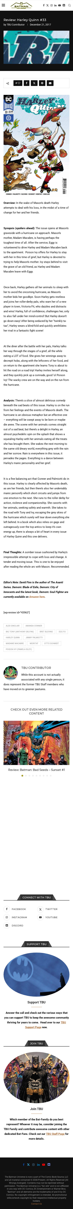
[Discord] (64, 5)
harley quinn (13, 637)
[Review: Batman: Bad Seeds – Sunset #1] (36, 743)
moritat (34, 643)
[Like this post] (19, 83)
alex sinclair (12, 626)
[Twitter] (47, 5)
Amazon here (37, 596)
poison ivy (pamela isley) (19, 649)
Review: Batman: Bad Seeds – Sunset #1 (36, 770)
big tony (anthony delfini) (20, 632)
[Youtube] (59, 5)
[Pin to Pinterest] (42, 83)
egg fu (62, 632)
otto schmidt (51, 643)
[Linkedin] (55, 5)
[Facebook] (43, 5)
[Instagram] (51, 5)
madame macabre (15, 643)
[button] (7, 749)
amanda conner (34, 626)
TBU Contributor (16, 24)
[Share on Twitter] (34, 83)
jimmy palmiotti (34, 637)
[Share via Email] (50, 83)
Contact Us (36, 1204)
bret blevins (46, 632)
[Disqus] (36, 827)
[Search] (69, 5)
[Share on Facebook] (26, 83)
